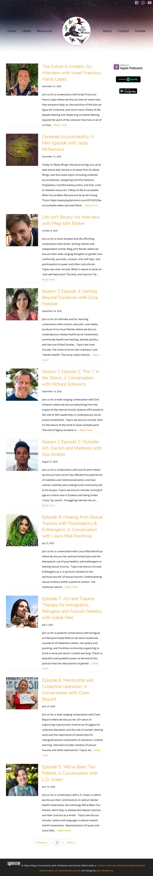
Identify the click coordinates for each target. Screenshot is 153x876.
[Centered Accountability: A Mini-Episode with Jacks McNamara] (22, 165)
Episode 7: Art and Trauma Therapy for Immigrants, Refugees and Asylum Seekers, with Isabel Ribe (72, 608)
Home (11, 31)
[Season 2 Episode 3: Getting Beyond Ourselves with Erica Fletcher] (22, 319)
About (107, 31)
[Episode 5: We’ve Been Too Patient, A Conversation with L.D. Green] (22, 795)
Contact (123, 31)
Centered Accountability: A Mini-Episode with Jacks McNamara (68, 143)
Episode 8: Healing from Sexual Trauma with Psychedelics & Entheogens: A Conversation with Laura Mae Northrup (72, 526)
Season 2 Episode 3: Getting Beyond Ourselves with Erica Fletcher (70, 297)
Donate (140, 31)
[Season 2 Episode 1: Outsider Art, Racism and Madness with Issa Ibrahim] (22, 470)
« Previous (41, 842)
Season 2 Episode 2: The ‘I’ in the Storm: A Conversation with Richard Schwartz (70, 378)
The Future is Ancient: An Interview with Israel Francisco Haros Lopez (71, 72)
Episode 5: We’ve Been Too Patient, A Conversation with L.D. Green (70, 773)
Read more (60, 125)
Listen (26, 31)
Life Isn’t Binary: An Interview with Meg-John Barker (71, 220)
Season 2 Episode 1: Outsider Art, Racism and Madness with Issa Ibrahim (72, 448)
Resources (44, 31)
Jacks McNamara (104, 870)
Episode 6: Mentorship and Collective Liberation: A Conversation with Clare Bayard (67, 689)
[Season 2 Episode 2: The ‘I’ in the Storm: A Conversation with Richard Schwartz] (22, 399)
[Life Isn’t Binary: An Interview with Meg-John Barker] (22, 245)
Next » (70, 842)
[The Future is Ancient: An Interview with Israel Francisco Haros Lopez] (22, 94)
